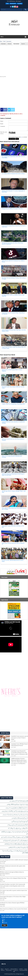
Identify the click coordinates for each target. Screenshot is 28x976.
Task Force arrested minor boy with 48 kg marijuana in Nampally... (13, 439)
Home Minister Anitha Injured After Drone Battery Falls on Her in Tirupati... (14, 509)
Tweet (12, 109)
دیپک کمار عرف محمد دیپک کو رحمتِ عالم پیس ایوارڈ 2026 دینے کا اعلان (17, 804)
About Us (7, 969)
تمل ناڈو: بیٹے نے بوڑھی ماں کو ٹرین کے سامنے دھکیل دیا (20, 821)
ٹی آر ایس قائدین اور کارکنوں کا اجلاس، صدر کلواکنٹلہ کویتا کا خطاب (18, 847)
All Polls (21, 969)
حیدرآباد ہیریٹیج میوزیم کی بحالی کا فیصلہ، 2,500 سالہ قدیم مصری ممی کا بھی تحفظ (16, 844)
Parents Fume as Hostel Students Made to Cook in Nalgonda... (12, 370)
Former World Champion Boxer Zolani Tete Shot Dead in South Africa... (13, 226)
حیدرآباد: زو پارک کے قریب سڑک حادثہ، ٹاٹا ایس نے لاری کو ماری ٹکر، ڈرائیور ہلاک (15, 815)
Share (5, 109)
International (9, 41)
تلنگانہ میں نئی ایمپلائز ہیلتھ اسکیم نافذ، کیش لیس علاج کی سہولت (19, 801)
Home (1, 41)
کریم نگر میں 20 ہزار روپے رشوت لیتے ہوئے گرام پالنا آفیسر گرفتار (18, 828)
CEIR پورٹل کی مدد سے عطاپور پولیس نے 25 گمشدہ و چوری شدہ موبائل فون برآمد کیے (14, 837)
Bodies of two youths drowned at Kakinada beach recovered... (12, 457)
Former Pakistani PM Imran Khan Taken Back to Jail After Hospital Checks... (14, 330)
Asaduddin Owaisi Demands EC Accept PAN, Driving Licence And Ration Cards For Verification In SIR (19, 752)
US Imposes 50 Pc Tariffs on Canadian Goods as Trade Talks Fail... (13, 295)
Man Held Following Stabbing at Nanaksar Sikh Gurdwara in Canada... (14, 278)
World (4, 41)
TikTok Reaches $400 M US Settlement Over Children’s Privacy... (13, 261)
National (9, 43)
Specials (23, 43)
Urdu (7, 3)
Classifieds (20, 3)
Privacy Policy (9, 970)
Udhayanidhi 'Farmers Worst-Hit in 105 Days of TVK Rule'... (13, 526)
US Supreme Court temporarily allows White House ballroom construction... (12, 243)
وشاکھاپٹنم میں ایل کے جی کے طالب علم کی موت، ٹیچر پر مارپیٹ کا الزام (17, 825)
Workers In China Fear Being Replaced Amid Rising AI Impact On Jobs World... (13, 474)
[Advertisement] (13, 14)
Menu (2, 36)
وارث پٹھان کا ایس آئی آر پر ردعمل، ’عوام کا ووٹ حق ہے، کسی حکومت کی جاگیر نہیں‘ (15, 841)
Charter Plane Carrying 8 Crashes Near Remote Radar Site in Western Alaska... (14, 348)
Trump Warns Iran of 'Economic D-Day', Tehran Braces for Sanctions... (13, 313)
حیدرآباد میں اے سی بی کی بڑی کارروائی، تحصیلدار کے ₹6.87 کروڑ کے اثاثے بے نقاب (15, 811)
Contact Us (15, 970)
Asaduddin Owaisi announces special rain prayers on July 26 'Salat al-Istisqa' (19, 738)
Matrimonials (13, 3)
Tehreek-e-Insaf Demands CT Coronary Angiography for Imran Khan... (13, 191)
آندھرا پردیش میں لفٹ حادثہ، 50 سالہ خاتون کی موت (20, 818)
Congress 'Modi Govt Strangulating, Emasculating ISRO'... (14, 404)
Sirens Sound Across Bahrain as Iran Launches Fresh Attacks (13, 908)
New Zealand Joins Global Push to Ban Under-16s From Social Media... (13, 157)
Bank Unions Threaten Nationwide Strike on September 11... (13, 544)
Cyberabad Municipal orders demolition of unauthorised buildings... (13, 422)
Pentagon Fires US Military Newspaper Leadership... (12, 208)
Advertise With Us (13, 969)
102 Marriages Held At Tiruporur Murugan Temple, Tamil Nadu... (14, 491)
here (21, 137)
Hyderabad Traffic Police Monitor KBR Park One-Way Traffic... (13, 387)
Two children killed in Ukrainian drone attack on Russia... (13, 173)
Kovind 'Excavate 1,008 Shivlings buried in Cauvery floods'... (12, 561)
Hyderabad (3, 43)
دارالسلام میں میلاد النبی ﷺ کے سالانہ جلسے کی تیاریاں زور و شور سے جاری (17, 808)
